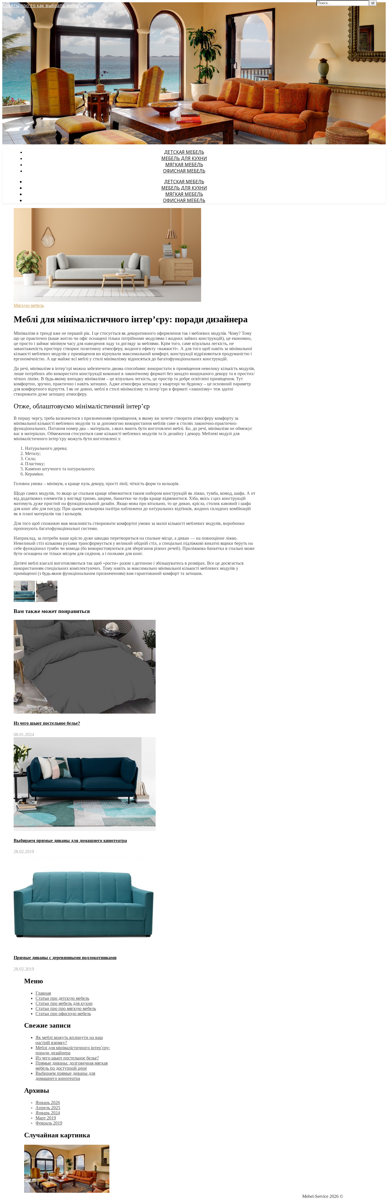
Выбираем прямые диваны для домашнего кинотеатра (70, 840)
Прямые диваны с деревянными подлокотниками (65, 957)
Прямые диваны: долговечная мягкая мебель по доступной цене (72, 1066)
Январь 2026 (48, 1102)
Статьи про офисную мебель (63, 1013)
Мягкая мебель (184, 164)
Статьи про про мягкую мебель (66, 1008)
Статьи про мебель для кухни (64, 1003)
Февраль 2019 (49, 1123)
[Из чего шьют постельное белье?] (46, 600)
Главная (43, 993)
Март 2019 (46, 1117)
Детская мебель (184, 152)
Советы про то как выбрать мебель (42, 5)
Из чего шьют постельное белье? (47, 723)
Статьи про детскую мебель (62, 998)
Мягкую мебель (29, 305)
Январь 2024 (48, 1112)
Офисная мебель (184, 171)
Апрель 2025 (48, 1107)
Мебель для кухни (184, 158)
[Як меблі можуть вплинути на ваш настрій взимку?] (25, 600)
